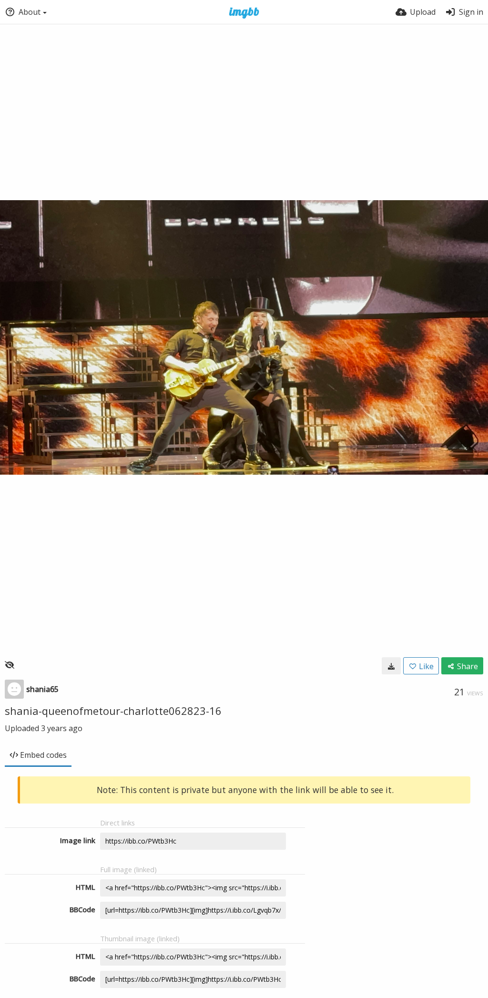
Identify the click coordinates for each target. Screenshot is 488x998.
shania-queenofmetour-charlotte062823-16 (113, 710)
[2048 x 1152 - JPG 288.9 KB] (391, 665)
